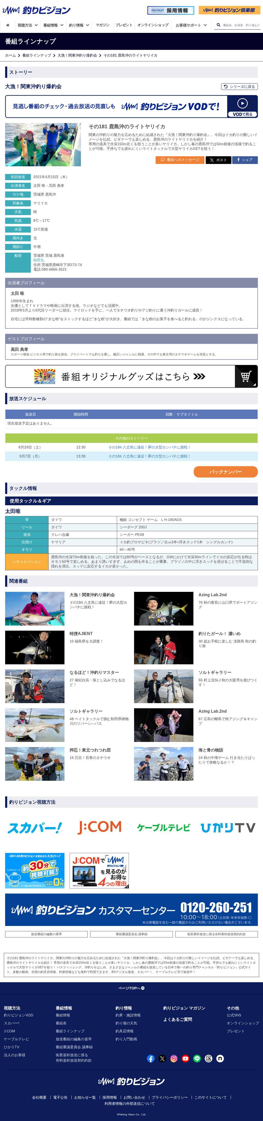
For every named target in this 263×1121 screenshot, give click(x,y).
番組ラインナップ (36, 55)
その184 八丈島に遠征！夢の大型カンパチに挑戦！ (149, 447)
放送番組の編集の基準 (46, 934)
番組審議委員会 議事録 (131, 934)
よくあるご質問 (177, 1019)
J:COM (9, 1031)
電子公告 (60, 1097)
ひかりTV (11, 1047)
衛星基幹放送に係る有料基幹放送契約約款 (216, 934)
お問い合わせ (134, 1097)
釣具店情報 (125, 1031)
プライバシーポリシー (170, 1097)
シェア (247, 160)
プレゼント (236, 1031)
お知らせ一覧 (85, 1097)
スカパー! (11, 1023)
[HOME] (7, 25)
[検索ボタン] (218, 25)
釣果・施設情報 (128, 1015)
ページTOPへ (129, 988)
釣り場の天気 (126, 1023)
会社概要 (39, 1097)
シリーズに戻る (242, 87)
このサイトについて (210, 1097)
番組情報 (64, 1008)
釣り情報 (124, 1008)
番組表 (61, 1023)
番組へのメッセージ (182, 160)
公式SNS (234, 1015)
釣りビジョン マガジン (184, 1008)
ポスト (221, 160)
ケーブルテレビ (16, 1039)
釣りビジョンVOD (18, 1015)
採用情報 (109, 1097)
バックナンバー (226, 471)
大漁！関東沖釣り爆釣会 (77, 55)
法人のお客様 (14, 1055)
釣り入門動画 (126, 1039)
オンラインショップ (243, 1023)
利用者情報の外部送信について (130, 1103)
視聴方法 (12, 1008)
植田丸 (38, 260)
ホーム (10, 55)
